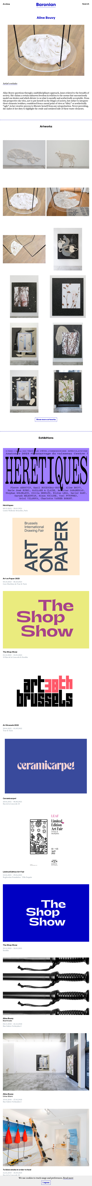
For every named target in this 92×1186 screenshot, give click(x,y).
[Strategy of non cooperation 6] (24, 154)
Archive (6, 4)
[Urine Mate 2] (67, 391)
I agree (46, 1182)
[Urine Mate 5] (67, 344)
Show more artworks (46, 419)
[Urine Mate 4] (24, 296)
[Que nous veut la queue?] (67, 249)
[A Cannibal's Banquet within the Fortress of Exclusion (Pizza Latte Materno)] (24, 249)
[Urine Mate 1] (24, 391)
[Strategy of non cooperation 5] (67, 154)
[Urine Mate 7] (67, 296)
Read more (68, 1178)
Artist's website (10, 84)
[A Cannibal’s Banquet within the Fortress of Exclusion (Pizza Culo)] (67, 201)
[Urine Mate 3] (24, 344)
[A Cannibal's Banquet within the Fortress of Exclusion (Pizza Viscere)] (24, 201)
